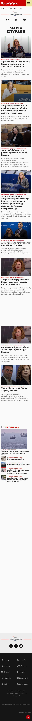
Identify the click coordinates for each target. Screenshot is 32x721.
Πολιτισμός (23, 666)
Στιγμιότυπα (23, 678)
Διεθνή (6, 684)
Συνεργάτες (23, 684)
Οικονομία (7, 678)
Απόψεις (6, 666)
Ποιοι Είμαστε (11, 691)
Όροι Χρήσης (20, 691)
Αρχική (6, 660)
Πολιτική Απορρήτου (12, 693)
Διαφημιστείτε (17, 696)
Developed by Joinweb (24, 712)
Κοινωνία (22, 660)
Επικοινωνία (23, 693)
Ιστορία (21, 672)
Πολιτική (6, 672)
